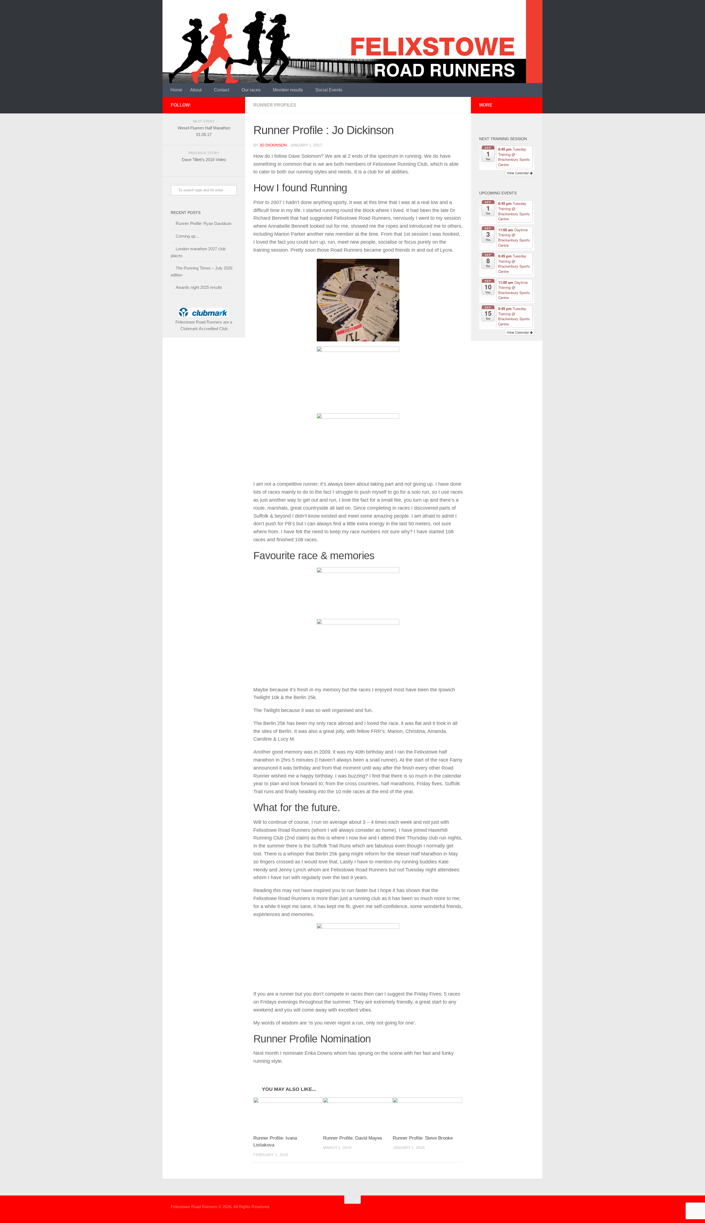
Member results (288, 90)
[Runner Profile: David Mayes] (357, 1113)
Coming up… (187, 236)
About (196, 90)
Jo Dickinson (273, 145)
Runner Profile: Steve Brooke (423, 1138)
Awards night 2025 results (199, 287)
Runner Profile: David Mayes (352, 1138)
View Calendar (518, 172)
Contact (221, 90)
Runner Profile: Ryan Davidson (203, 223)
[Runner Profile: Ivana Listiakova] (288, 1113)
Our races (251, 90)
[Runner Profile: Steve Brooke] (427, 1113)
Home (176, 90)
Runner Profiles (274, 105)
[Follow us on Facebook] (233, 105)
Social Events (328, 90)
